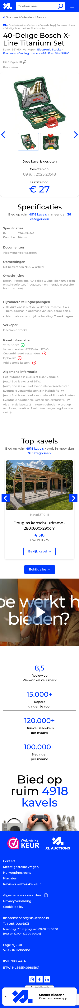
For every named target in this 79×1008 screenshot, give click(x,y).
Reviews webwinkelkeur (22, 884)
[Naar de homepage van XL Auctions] (8, 6)
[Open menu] (72, 6)
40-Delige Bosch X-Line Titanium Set (24, 28)
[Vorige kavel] (3, 134)
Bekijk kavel (37, 551)
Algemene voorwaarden (20, 252)
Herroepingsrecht (17, 872)
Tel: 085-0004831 (16, 923)
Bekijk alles (37, 569)
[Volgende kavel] (76, 134)
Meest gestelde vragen (21, 867)
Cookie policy (13, 907)
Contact (9, 861)
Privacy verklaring (17, 901)
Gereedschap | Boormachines (57, 25)
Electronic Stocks (49, 49)
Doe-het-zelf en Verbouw (23, 25)
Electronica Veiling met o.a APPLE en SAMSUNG (36, 53)
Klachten (10, 878)
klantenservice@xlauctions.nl (26, 918)
